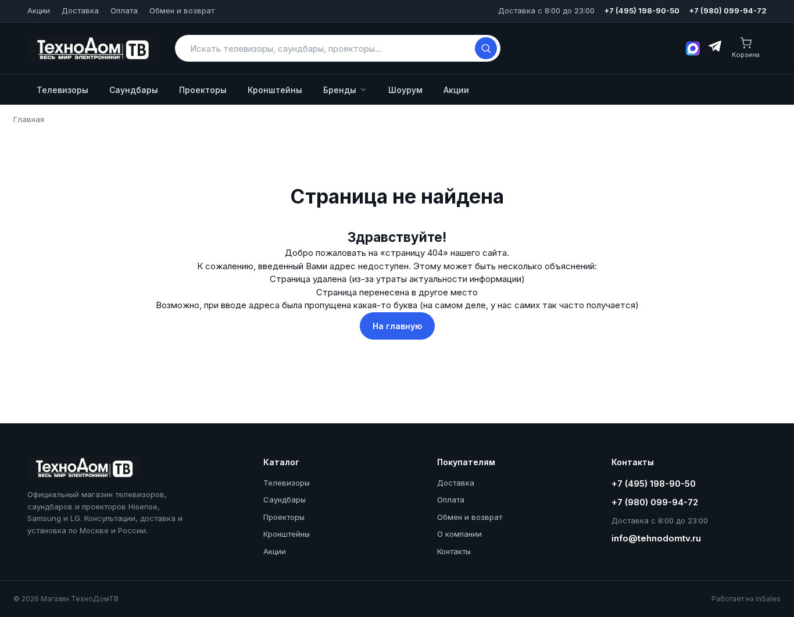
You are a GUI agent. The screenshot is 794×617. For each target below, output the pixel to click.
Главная (28, 119)
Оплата (124, 10)
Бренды (339, 90)
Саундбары (133, 90)
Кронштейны (275, 90)
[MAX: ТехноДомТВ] (692, 48)
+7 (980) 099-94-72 (728, 10)
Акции (38, 10)
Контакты (454, 551)
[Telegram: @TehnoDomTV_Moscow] (714, 48)
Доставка (80, 10)
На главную (397, 326)
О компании (459, 533)
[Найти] (486, 48)
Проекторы (203, 90)
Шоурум (405, 90)
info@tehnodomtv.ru (656, 538)
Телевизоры (62, 90)
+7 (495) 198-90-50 (641, 10)
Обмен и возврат (181, 10)
